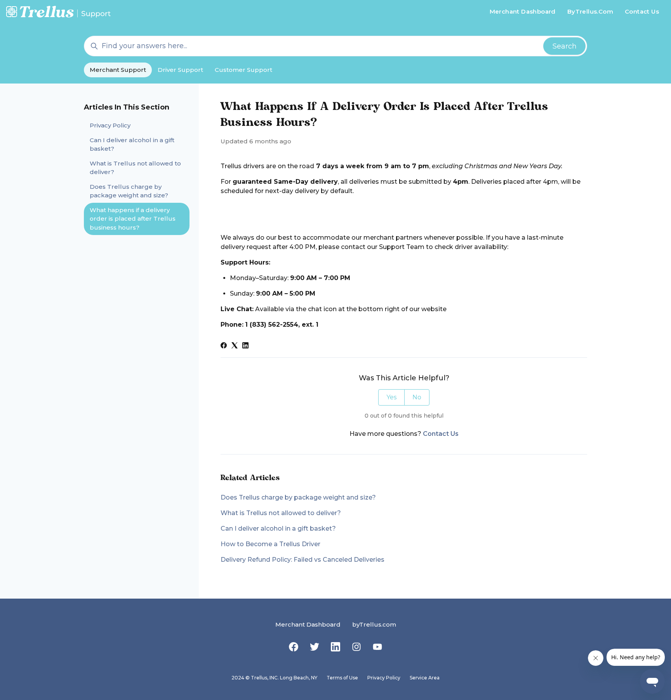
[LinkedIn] (245, 346)
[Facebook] (224, 346)
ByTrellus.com (590, 11)
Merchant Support (118, 69)
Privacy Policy (110, 125)
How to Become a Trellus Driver (270, 544)
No (416, 397)
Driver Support (180, 69)
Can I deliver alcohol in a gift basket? (278, 528)
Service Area (425, 678)
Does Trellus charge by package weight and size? (298, 497)
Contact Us (642, 11)
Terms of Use (342, 678)
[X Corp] (234, 346)
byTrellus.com (374, 624)
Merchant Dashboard (523, 11)
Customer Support (243, 69)
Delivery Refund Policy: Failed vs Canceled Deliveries (302, 559)
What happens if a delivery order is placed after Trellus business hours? (133, 218)
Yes (391, 397)
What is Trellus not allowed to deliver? (281, 513)
